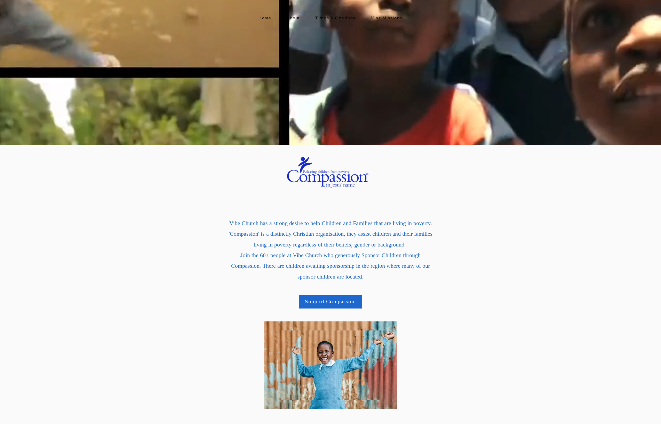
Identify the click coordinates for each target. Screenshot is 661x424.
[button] (386, 18)
